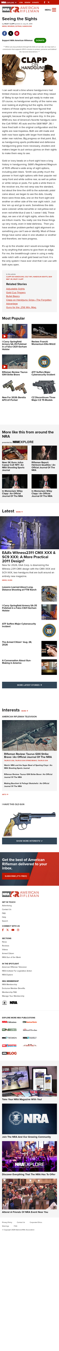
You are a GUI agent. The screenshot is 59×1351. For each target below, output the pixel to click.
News (4, 26)
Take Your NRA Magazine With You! (22, 1099)
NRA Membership (9, 984)
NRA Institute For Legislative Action (17, 970)
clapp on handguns (15, 276)
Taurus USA (9, 760)
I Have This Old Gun (13, 804)
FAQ (4, 913)
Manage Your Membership (13, 996)
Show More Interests (36, 840)
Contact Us (6, 909)
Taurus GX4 (43, 760)
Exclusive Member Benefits (13, 988)
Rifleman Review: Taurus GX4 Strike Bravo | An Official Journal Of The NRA (28, 755)
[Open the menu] (54, 9)
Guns (10, 580)
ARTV (4, 794)
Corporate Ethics (36, 1222)
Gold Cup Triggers (16, 292)
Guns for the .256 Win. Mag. (21, 307)
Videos (5, 949)
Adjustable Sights (15, 289)
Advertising (7, 905)
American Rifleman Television (19, 716)
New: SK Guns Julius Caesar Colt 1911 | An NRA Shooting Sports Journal (13, 466)
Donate (35, 2)
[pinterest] (17, 32)
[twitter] (11, 32)
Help (4, 917)
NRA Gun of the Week (11, 957)
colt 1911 (28, 276)
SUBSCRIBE (16, 876)
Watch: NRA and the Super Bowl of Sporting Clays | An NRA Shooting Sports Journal (28, 767)
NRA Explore (7, 974)
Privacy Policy (7, 1222)
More (18, 512)
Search (5, 921)
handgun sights (40, 276)
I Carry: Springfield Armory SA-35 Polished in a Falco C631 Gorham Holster (19, 608)
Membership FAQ (9, 992)
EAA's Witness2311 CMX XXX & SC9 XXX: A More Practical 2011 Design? (29, 557)
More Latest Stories (37, 685)
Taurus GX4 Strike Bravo (26, 760)
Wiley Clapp (18, 279)
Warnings (5, 1226)
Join (21, 2)
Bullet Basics (13, 296)
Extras (18, 26)
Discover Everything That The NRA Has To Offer (28, 1174)
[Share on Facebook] (4, 32)
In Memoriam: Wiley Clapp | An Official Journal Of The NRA (12, 493)
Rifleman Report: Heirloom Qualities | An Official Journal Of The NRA (43, 466)
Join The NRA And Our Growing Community (26, 1137)
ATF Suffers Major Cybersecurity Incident (19, 625)
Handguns (27, 26)
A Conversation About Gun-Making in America (16, 662)
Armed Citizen (8, 953)
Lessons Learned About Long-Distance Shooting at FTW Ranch (19, 588)
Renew (27, 2)
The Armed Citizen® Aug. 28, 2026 (17, 643)
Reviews (11, 26)
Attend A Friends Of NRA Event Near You (25, 1212)
